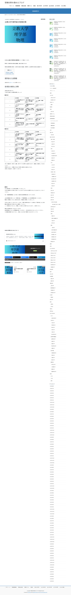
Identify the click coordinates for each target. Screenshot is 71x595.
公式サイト (11, 82)
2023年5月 (52, 474)
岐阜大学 (53, 158)
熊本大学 (53, 169)
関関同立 (52, 362)
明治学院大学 (53, 346)
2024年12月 (52, 430)
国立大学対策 (52, 137)
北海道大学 (53, 174)
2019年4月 (52, 578)
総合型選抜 (53, 127)
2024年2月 (52, 453)
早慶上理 (51, 283)
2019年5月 (52, 576)
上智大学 (52, 285)
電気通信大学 (53, 239)
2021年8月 (52, 518)
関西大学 (53, 369)
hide (10, 70)
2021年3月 (52, 530)
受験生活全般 (52, 116)
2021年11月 (52, 511)
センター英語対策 (53, 88)
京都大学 (53, 216)
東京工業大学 (53, 232)
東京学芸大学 (53, 206)
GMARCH (43, 19)
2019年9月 (52, 567)
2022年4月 (52, 499)
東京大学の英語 (54, 202)
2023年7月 (52, 469)
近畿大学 (53, 357)
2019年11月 (52, 562)
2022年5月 (52, 497)
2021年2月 (52, 532)
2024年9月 (52, 437)
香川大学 (53, 146)
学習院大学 (53, 325)
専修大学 (52, 278)
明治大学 (53, 327)
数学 (50, 271)
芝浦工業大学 (53, 318)
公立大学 (51, 95)
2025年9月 (52, 409)
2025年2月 (52, 425)
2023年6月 (52, 472)
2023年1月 (52, 483)
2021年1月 (52, 534)
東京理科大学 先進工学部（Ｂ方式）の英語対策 (60, 33)
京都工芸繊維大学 (54, 218)
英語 (50, 373)
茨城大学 (52, 211)
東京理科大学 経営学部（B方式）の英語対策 (60, 22)
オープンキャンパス (54, 120)
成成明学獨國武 (53, 336)
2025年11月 (52, 404)
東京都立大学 (53, 100)
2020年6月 (52, 548)
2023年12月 (52, 458)
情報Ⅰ (52, 104)
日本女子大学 (53, 257)
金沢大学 (52, 111)
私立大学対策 (17, 262)
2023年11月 (52, 460)
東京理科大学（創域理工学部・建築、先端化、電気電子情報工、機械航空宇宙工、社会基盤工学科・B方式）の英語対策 (60, 77)
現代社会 (51, 311)
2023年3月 (52, 479)
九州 (51, 162)
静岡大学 (53, 160)
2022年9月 (52, 490)
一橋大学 (53, 227)
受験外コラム (52, 113)
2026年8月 (52, 386)
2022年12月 (52, 485)
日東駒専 (51, 276)
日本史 (52, 306)
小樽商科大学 (53, 176)
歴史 (50, 301)
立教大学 (20, 262)
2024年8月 (52, 439)
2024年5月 (52, 446)
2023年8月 (52, 467)
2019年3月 (52, 581)
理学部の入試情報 (9, 72)
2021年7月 (52, 520)
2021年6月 (52, 523)
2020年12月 (52, 537)
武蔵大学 (53, 348)
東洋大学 (51, 299)
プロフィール (52, 90)
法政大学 (53, 329)
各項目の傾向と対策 (9, 73)
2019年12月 (52, 560)
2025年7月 (52, 414)
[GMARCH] (9, 270)
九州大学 (53, 164)
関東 (51, 225)
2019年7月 (52, 571)
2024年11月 (52, 432)
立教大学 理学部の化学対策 (31, 269)
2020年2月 (52, 557)
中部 (51, 148)
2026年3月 (52, 395)
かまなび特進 (52, 86)
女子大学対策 (52, 248)
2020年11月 (52, 539)
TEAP (52, 378)
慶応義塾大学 (53, 287)
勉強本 (51, 106)
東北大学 (53, 183)
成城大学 (53, 341)
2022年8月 (52, 492)
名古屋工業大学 (54, 155)
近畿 (51, 213)
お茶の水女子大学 (54, 250)
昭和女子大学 (53, 260)
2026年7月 (52, 388)
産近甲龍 (52, 350)
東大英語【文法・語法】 (56, 204)
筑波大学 (52, 209)
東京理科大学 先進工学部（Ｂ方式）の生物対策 (60, 39)
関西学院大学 (53, 371)
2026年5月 (52, 390)
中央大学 (53, 322)
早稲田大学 (53, 290)
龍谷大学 (53, 359)
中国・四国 (53, 139)
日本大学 (51, 274)
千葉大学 (52, 134)
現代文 (51, 308)
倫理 (50, 93)
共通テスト (52, 102)
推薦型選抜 (53, 125)
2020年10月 (52, 541)
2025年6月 (52, 416)
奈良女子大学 (53, 255)
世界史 (52, 304)
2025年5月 (52, 418)
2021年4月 (52, 527)
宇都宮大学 (53, 192)
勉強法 (52, 297)
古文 (50, 130)
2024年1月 (52, 455)
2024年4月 (52, 448)
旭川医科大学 (53, 178)
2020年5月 (52, 550)
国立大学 (51, 132)
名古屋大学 (53, 153)
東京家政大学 (53, 264)
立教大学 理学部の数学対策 (18, 269)
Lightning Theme (35, 592)
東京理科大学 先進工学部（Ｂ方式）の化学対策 (60, 45)
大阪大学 (53, 220)
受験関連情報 (52, 118)
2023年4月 (52, 476)
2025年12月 (52, 402)
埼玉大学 (52, 190)
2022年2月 (52, 504)
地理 (50, 246)
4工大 (52, 315)
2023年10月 (52, 462)
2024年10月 (52, 434)
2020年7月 (52, 546)
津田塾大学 (53, 267)
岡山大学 (53, 141)
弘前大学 (52, 197)
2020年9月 (52, 543)
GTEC (52, 376)
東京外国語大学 (54, 229)
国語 (50, 243)
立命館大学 (53, 366)
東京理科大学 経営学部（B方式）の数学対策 (60, 28)
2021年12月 (52, 509)
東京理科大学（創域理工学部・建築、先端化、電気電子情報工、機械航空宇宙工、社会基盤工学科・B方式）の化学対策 (60, 63)
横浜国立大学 (53, 236)
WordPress (29, 592)
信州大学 (53, 151)
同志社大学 (53, 364)
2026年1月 (52, 400)
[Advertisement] (25, 51)
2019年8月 (52, 569)
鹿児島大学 (53, 241)
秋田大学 (53, 185)
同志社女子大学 (53, 253)
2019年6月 (52, 574)
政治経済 (51, 269)
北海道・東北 (53, 171)
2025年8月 (52, 411)
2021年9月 (52, 516)
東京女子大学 (53, 262)
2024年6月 (52, 444)
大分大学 (53, 167)
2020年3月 (52, 555)
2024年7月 (52, 441)
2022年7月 (52, 495)
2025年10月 (52, 407)
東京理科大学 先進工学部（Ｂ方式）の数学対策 (60, 56)
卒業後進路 (53, 123)
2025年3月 (52, 423)
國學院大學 (53, 339)
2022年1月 (52, 506)
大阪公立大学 (53, 97)
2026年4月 (52, 393)
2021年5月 (52, 525)
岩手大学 (52, 195)
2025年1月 (52, 427)
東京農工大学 (53, 234)
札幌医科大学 (53, 181)
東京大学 (52, 199)
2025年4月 (52, 420)
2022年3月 (52, 502)
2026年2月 (52, 397)
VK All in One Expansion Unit (43, 592)
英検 (51, 380)
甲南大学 (53, 355)
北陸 (50, 109)
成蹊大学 (53, 343)
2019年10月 (52, 564)
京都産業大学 (53, 352)
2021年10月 (52, 513)
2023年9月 (52, 465)
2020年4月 (52, 553)
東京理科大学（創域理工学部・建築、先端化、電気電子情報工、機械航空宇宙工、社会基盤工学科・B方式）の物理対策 (60, 70)
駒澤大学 (52, 281)
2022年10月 (52, 488)
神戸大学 (53, 223)
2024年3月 (52, 451)
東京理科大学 (53, 292)
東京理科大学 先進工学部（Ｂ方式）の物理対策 (60, 51)
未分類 (51, 294)
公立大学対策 (43, 587)
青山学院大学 (53, 334)
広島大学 (53, 144)
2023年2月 (52, 481)
